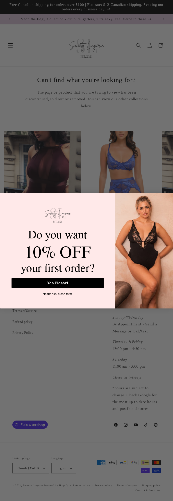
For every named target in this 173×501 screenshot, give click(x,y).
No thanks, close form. (58, 294)
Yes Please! (57, 283)
